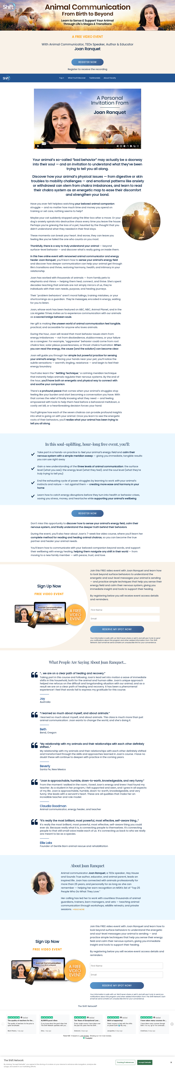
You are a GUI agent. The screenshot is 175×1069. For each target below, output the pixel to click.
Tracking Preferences (125, 1062)
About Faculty (110, 78)
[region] (87, 1063)
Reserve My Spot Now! (117, 629)
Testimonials (94, 78)
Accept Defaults (145, 1062)
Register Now (87, 62)
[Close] (171, 1062)
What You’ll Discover (77, 78)
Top (61, 78)
